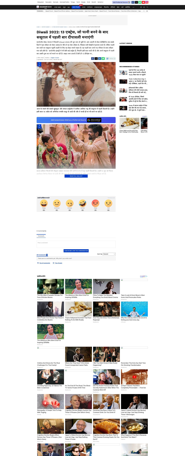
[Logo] (45, 7)
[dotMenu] (133, 7)
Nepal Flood (49, 11)
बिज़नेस (106, 7)
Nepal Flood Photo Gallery (62, 11)
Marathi (94, 2)
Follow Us (112, 58)
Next (146, 11)
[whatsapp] (139, 2)
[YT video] (143, 2)
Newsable (48, 2)
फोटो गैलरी (76, 7)
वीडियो (113, 7)
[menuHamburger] (144, 7)
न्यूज (64, 7)
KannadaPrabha (64, 2)
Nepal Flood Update (77, 11)
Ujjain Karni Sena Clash (91, 11)
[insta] (146, 2)
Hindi (88, 2)
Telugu (73, 2)
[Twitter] (136, 2)
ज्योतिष (127, 7)
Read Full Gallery (76, 176)
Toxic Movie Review (113, 11)
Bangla (83, 2)
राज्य (83, 7)
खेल (118, 7)
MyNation (100, 2)
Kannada (55, 2)
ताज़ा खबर (57, 7)
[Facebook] (133, 2)
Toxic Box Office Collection (129, 11)
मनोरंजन (89, 7)
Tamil (78, 2)
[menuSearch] (147, 7)
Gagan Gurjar (55, 57)
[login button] (141, 7)
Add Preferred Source (120, 2)
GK (69, 7)
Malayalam (40, 2)
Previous (144, 11)
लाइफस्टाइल (98, 7)
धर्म (122, 7)
